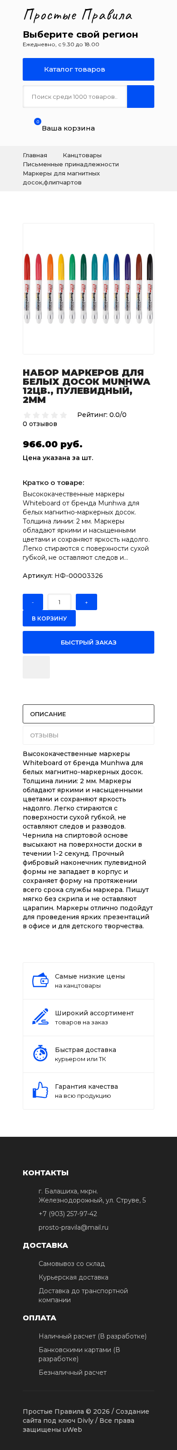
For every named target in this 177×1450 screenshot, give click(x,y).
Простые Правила (77, 14)
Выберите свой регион (80, 34)
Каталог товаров (73, 69)
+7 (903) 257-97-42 (68, 1214)
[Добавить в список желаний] (36, 667)
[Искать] (140, 96)
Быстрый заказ (89, 642)
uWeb (72, 1430)
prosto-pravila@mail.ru (73, 1227)
